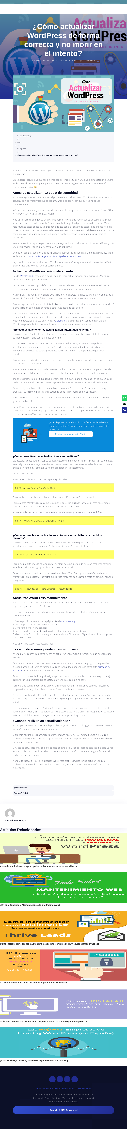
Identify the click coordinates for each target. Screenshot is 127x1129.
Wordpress (74, 60)
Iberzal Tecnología (45, 60)
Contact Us (72, 1088)
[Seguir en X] (60, 1079)
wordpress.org (67, 621)
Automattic (61, 320)
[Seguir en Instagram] (67, 1079)
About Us (53, 1088)
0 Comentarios (88, 60)
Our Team (62, 1088)
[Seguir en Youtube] (74, 1079)
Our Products (42, 1088)
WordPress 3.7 (27, 275)
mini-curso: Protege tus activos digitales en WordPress (53, 256)
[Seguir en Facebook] (52, 1079)
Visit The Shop (84, 1088)
